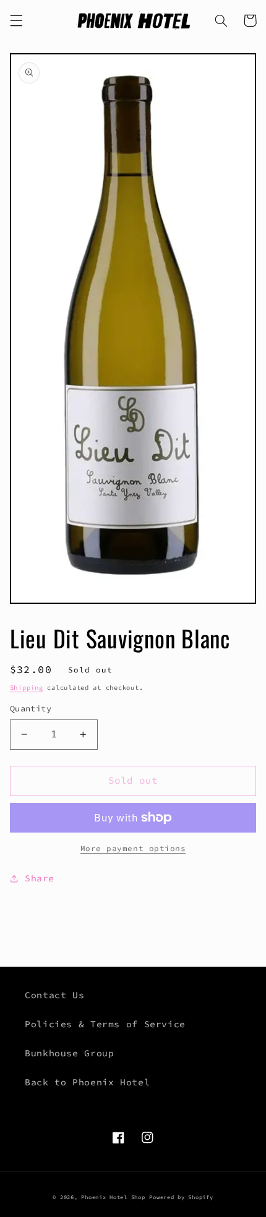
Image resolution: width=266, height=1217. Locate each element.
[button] (16, 20)
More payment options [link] (133, 848)
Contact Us (54, 995)
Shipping (26, 688)
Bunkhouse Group (69, 1053)
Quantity (30, 708)
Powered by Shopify (181, 1197)
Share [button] (39, 878)
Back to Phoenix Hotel (87, 1082)
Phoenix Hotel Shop (113, 1197)
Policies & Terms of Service (105, 1024)
